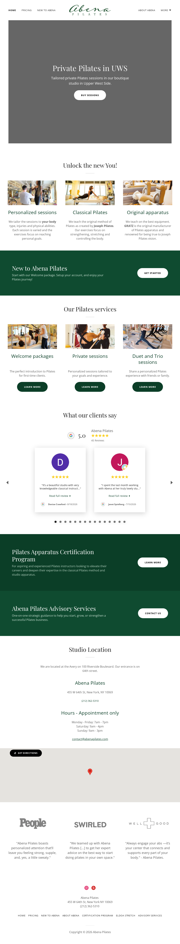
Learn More (32, 386)
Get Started (152, 273)
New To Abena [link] (46, 10)
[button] (166, 10)
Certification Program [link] (97, 915)
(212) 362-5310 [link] (90, 700)
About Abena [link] (146, 10)
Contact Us (153, 613)
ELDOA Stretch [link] (125, 915)
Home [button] (21, 915)
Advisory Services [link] (150, 915)
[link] (90, 9)
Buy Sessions (90, 95)
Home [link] (12, 10)
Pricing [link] (27, 10)
